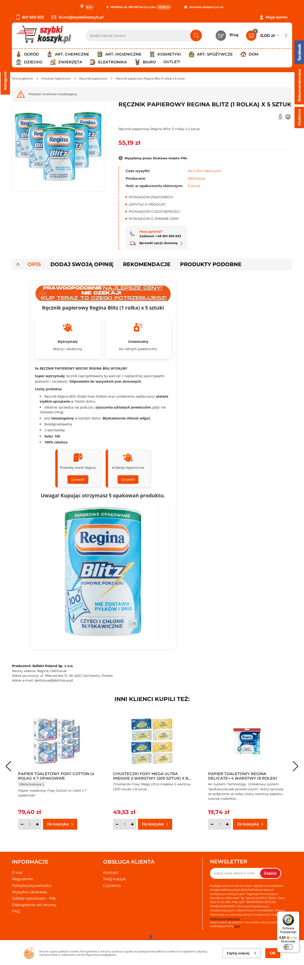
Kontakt (111, 872)
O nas (17, 872)
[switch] (288, 947)
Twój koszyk (114, 879)
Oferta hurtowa (125, 784)
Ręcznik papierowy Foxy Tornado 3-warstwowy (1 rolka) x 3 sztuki (246, 776)
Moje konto (276, 17)
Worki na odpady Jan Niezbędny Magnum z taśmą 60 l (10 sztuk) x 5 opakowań (151, 776)
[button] (295, 766)
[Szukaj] (196, 35)
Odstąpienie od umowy (34, 905)
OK (273, 953)
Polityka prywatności (31, 885)
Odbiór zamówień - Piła (34, 898)
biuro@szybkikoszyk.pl (81, 17)
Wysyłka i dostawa (29, 892)
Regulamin (22, 879)
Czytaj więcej (238, 953)
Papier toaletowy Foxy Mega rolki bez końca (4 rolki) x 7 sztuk (57, 776)
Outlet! (171, 62)
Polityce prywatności (225, 918)
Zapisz (270, 873)
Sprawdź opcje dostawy (158, 243)
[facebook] (150, 937)
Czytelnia (112, 885)
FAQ (16, 911)
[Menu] (296, 914)
